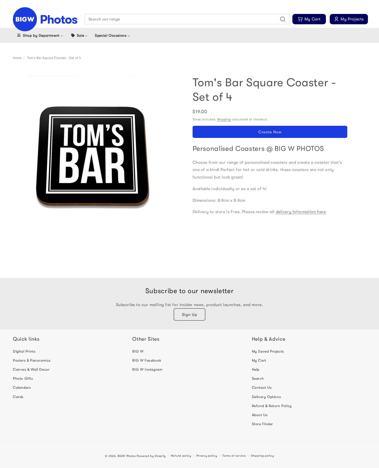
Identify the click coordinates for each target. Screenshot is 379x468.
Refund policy (181, 455)
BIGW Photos (127, 456)
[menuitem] (40, 35)
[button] (187, 19)
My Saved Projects (268, 351)
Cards (18, 397)
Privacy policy (206, 455)
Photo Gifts (23, 378)
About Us (260, 415)
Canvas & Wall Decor (31, 369)
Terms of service (234, 455)
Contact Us (262, 387)
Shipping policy (262, 455)
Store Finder (262, 424)
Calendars (22, 387)
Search (258, 378)
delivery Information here (301, 212)
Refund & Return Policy (272, 406)
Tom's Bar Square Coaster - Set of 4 (54, 58)
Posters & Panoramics (32, 360)
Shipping (224, 119)
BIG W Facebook (146, 360)
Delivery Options (266, 397)
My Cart (259, 360)
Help (255, 369)
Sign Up (189, 314)
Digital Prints (24, 351)
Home (17, 58)
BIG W (137, 351)
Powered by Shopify (151, 456)
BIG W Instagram (147, 369)
